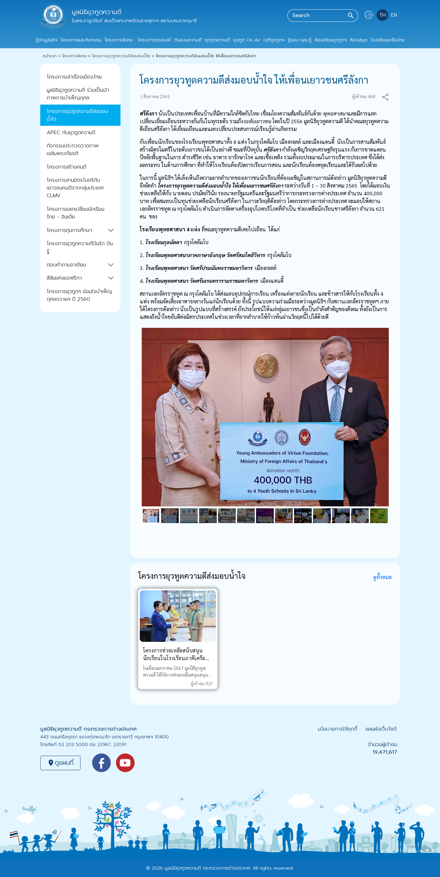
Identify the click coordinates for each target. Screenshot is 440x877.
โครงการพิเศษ (74, 56)
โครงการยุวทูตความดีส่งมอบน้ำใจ (121, 56)
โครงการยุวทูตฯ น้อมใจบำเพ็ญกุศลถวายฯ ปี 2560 (79, 295)
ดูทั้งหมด (382, 577)
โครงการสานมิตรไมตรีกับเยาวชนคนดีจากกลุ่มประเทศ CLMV (75, 187)
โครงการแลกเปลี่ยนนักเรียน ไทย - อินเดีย (75, 213)
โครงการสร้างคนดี (66, 167)
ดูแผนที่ (60, 762)
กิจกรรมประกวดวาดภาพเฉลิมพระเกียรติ (73, 149)
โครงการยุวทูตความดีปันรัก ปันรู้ (80, 247)
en (394, 15)
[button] (385, 96)
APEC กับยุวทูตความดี (71, 132)
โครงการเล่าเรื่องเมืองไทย (74, 77)
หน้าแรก (50, 56)
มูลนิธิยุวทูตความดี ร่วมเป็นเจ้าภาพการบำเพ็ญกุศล (78, 94)
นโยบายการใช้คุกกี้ (337, 729)
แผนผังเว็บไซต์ (381, 729)
